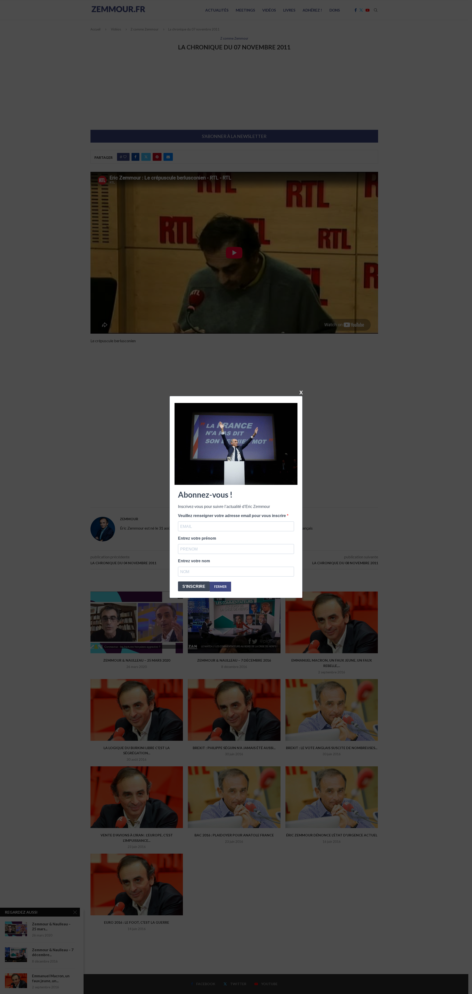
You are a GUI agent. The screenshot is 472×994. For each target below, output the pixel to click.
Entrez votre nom (194, 561)
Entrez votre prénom (197, 538)
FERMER (220, 587)
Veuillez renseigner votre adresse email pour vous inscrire (232, 516)
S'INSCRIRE (193, 586)
